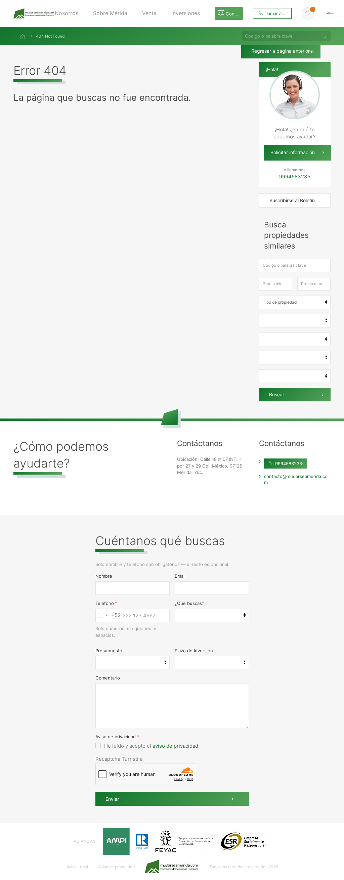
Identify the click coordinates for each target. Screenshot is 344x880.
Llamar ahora (277, 13)
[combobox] (108, 615)
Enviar (112, 799)
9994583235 (288, 463)
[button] (69, 13)
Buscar (276, 394)
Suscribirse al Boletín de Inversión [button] (300, 200)
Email (180, 576)
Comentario (107, 677)
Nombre (103, 576)
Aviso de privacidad (115, 736)
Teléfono (104, 603)
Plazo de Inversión (194, 650)
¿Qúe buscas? (189, 603)
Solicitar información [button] (292, 152)
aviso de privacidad (175, 746)
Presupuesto (108, 650)
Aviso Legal (77, 866)
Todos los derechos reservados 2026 (243, 866)
